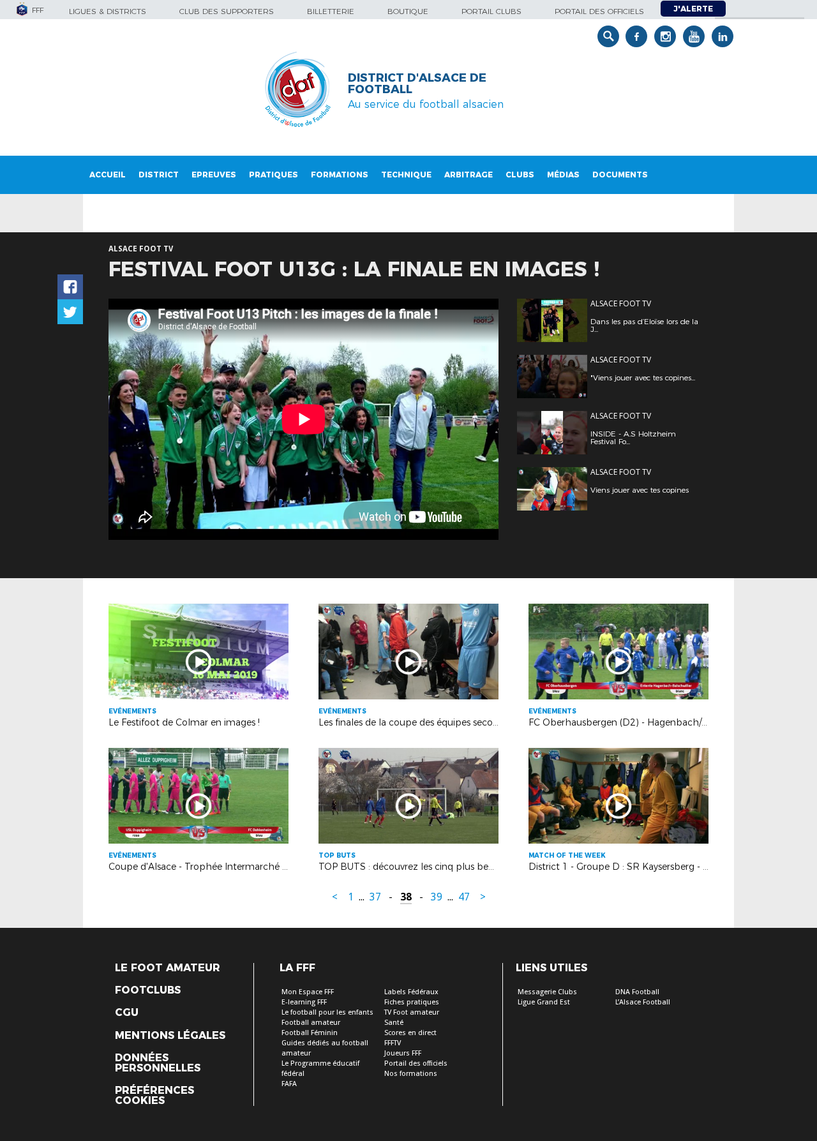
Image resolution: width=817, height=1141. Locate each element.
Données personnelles (157, 1063)
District (159, 174)
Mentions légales (170, 1036)
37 (375, 897)
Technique (406, 174)
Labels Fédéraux (411, 992)
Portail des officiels (599, 11)
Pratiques (273, 174)
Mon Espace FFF (307, 992)
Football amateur (310, 1022)
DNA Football (637, 992)
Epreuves (213, 174)
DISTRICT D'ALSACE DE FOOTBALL (417, 83)
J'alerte (693, 8)
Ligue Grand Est (544, 1002)
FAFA (289, 1084)
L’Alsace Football (642, 1002)
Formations (339, 174)
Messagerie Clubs (547, 992)
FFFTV (392, 1043)
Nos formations (410, 1074)
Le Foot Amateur (167, 968)
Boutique (407, 11)
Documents (620, 174)
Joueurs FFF (402, 1053)
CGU (127, 1013)
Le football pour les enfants (327, 1012)
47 (464, 897)
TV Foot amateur (411, 1012)
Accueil (107, 174)
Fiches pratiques (411, 1002)
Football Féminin (309, 1033)
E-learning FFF (304, 1002)
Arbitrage (468, 174)
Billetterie (330, 11)
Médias (563, 174)
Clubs (520, 174)
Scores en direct (410, 1033)
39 (436, 897)
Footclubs (148, 990)
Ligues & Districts (107, 11)
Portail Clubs (491, 11)
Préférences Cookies (154, 1095)
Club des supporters (226, 11)
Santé (393, 1022)
